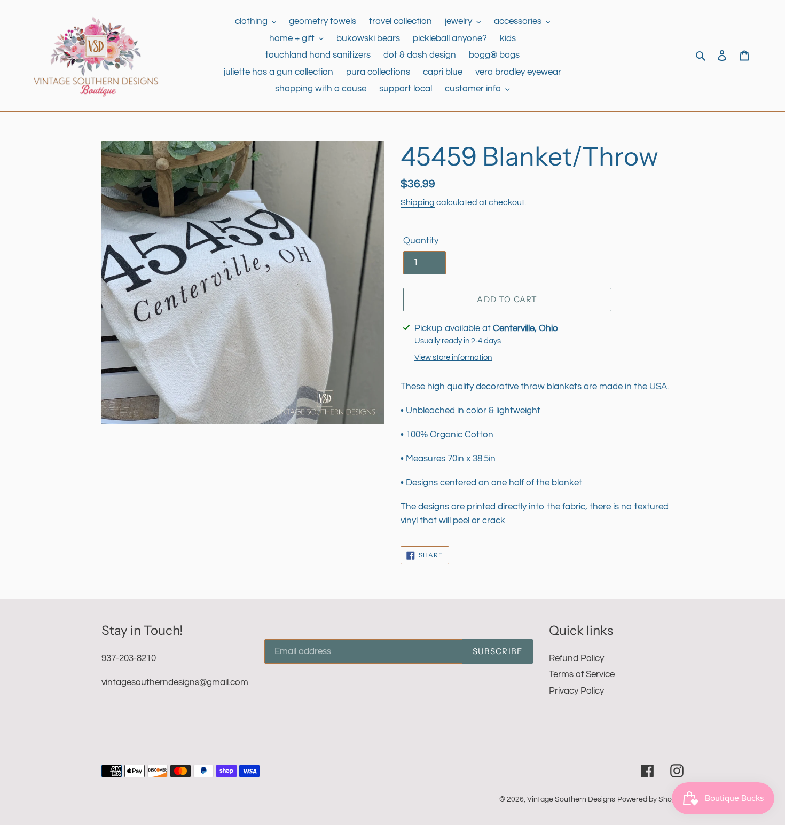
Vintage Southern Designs (571, 799)
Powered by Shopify (650, 799)
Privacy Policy (576, 691)
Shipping (418, 202)
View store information (453, 357)
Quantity (420, 241)
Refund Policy (576, 658)
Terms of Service (582, 674)
